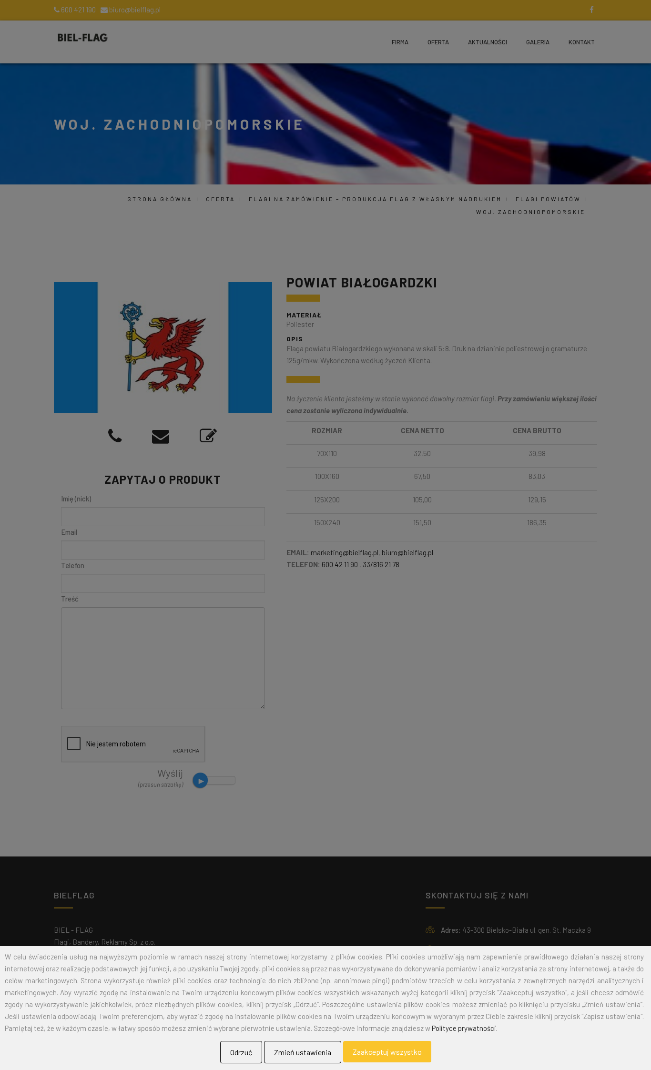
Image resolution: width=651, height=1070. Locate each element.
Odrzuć (241, 1052)
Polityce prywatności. (465, 1028)
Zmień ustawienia (302, 1052)
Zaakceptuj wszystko (387, 1051)
